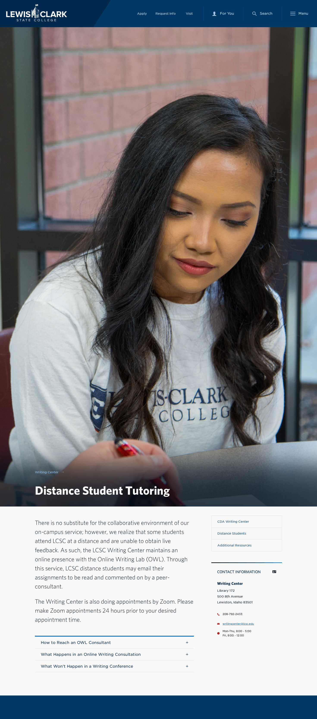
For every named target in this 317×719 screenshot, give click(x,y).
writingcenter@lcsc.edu (238, 623)
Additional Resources (234, 545)
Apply (142, 13)
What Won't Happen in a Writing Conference (87, 666)
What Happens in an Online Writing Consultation (91, 654)
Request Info (165, 13)
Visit (189, 13)
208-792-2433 (232, 614)
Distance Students (231, 533)
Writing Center (46, 472)
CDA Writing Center (233, 521)
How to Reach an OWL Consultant (76, 642)
